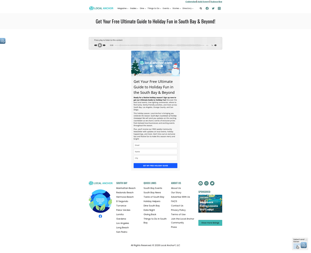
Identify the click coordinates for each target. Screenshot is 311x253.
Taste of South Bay (154, 196)
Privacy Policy (178, 210)
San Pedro (121, 231)
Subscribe (216, 1)
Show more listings (210, 222)
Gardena (121, 218)
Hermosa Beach (125, 196)
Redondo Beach (125, 192)
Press (174, 227)
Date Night (149, 210)
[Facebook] (207, 8)
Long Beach (122, 227)
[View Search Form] (201, 8)
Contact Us (177, 205)
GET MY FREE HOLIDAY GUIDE (155, 165)
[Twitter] (213, 8)
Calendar (190, 1)
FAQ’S (174, 201)
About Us (176, 188)
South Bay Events (153, 188)
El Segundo (122, 201)
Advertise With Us (180, 196)
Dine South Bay (152, 205)
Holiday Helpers (152, 201)
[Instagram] (219, 8)
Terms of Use (178, 214)
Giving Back (150, 214)
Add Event (203, 1)
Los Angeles (122, 223)
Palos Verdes (123, 210)
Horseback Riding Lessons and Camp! (209, 206)
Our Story (176, 192)
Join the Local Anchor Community (182, 220)
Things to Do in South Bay (155, 220)
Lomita (120, 214)
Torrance (121, 205)
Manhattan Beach (126, 188)
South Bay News (152, 192)
